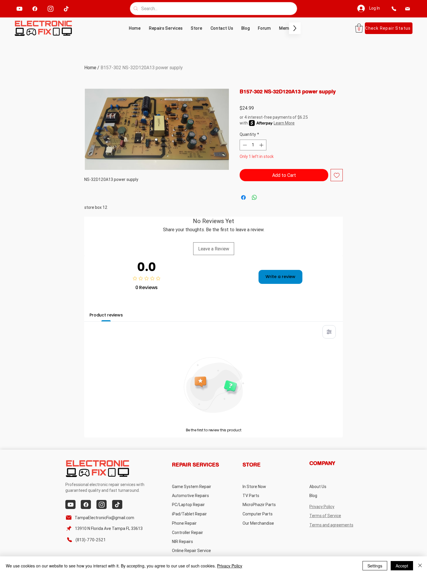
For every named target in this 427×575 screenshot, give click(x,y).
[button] (196, 28)
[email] (408, 8)
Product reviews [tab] (106, 315)
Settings (374, 566)
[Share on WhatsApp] (254, 197)
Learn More (284, 123)
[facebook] (35, 8)
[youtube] (20, 8)
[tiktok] (66, 8)
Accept (402, 566)
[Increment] (261, 145)
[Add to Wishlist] (337, 175)
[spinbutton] (253, 145)
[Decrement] (244, 145)
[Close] (420, 565)
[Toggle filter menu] (329, 332)
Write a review (280, 277)
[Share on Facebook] (243, 197)
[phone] (394, 8)
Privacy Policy (229, 566)
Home (90, 67)
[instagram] (51, 8)
